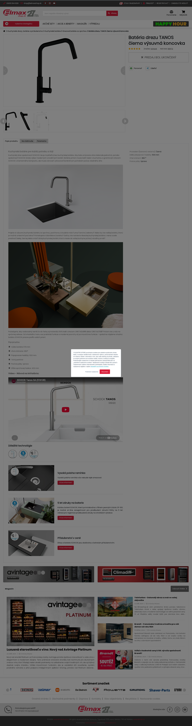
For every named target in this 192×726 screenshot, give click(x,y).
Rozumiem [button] (105, 372)
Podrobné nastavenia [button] (91, 372)
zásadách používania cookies (99, 366)
